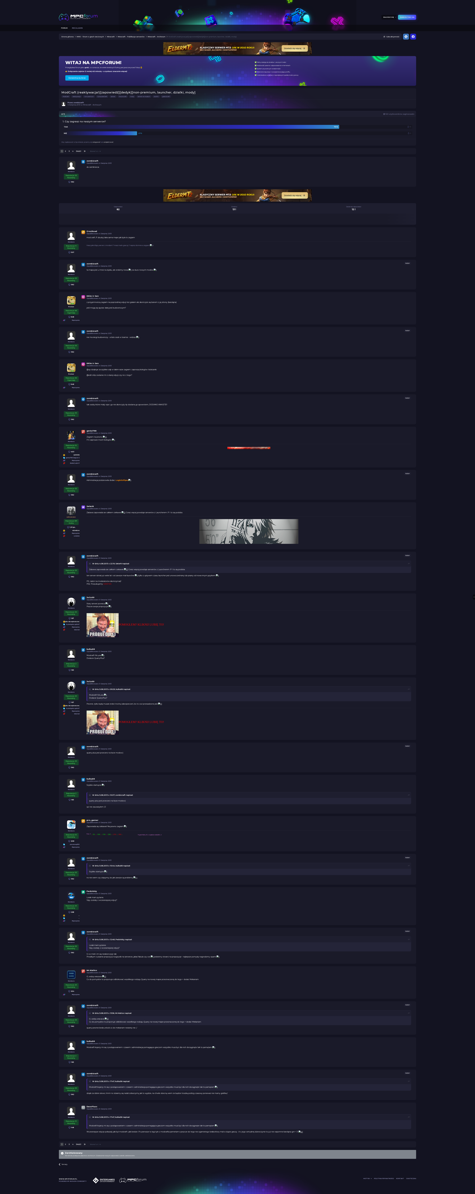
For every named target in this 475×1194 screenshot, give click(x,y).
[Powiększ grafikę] (130, 270)
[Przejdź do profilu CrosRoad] (71, 235)
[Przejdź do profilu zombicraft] (63, 104)
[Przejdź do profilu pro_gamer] (71, 824)
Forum (64, 28)
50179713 (77, 455)
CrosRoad (92, 231)
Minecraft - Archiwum (92, 105)
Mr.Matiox (92, 970)
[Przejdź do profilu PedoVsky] (71, 895)
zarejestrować (108, 142)
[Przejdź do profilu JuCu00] (71, 602)
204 (72, 991)
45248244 (76, 530)
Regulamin (77, 28)
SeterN (90, 506)
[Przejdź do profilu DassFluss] (71, 1111)
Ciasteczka (411, 1178)
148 (72, 1127)
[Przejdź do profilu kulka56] (71, 653)
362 (72, 182)
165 (72, 670)
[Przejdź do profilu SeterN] (71, 510)
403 (72, 452)
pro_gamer (92, 820)
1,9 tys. (72, 527)
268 (72, 912)
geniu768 (92, 431)
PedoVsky (92, 891)
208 (72, 841)
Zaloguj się (389, 17)
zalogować (96, 142)
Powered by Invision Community (73, 1181)
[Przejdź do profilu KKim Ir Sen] (71, 300)
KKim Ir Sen (93, 296)
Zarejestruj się (407, 17)
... (79, 915)
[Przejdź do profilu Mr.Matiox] (71, 974)
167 (72, 618)
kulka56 (91, 649)
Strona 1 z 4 (94, 151)
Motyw (366, 1178)
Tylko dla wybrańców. (72, 621)
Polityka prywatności (384, 1178)
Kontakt (400, 1178)
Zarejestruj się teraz (77, 78)
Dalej (78, 151)
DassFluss (92, 1106)
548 (72, 317)
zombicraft (92, 161)
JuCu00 (91, 597)
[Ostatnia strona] (85, 151)
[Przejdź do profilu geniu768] (71, 435)
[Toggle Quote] (90, 563)
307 (72, 252)
